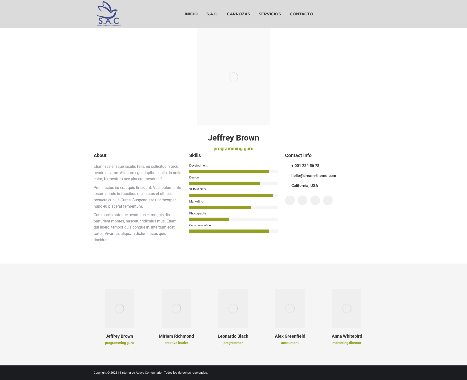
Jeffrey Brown (119, 336)
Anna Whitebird (347, 336)
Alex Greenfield (290, 336)
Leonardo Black (233, 336)
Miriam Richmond (176, 336)
